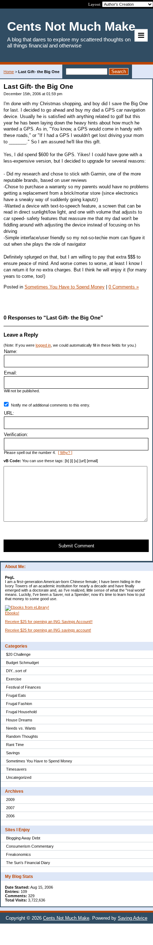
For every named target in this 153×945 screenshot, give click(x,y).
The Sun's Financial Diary (28, 862)
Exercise (13, 679)
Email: (10, 373)
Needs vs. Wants (21, 728)
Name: (10, 351)
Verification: (16, 434)
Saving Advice (132, 918)
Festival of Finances (23, 687)
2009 (10, 799)
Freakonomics (18, 854)
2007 (10, 808)
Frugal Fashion (19, 703)
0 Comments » (124, 287)
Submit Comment (76, 545)
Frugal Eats (16, 695)
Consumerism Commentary (30, 846)
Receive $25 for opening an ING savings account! (48, 630)
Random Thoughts (22, 736)
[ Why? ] (65, 452)
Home (9, 72)
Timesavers (16, 769)
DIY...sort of (16, 671)
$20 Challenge (18, 654)
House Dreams (19, 720)
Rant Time (15, 744)
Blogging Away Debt (23, 838)
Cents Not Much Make (66, 918)
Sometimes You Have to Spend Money (39, 761)
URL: (9, 413)
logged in (43, 345)
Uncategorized (18, 777)
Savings (13, 753)
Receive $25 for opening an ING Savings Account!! (49, 621)
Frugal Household (21, 712)
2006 (10, 816)
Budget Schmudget (22, 662)
